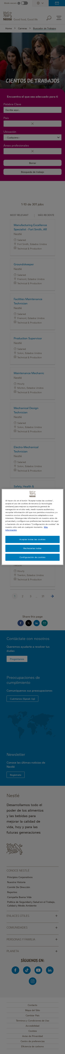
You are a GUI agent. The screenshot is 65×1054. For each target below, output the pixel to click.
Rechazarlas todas (32, 548)
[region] (32, 527)
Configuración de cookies (33, 557)
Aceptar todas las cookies (32, 539)
